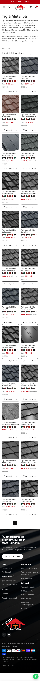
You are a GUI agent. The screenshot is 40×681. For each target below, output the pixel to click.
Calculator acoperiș (12, 556)
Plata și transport (27, 598)
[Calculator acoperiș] (31, 7)
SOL (13, 666)
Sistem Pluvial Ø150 (9, 585)
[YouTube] (9, 634)
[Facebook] (4, 634)
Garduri (5, 594)
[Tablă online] (13, 623)
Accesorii (5, 589)
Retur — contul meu (28, 595)
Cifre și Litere (12, 646)
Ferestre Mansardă (9, 598)
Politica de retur (27, 591)
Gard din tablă (26, 578)
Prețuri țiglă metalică (29, 568)
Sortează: (5, 53)
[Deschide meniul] (4, 7)
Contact (24, 609)
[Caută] (9, 7)
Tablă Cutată (6, 572)
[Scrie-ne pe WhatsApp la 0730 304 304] (36, 676)
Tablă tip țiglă (7, 568)
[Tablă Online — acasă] (20, 7)
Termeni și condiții (28, 587)
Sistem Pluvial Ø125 (9, 581)
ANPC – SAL (6, 666)
